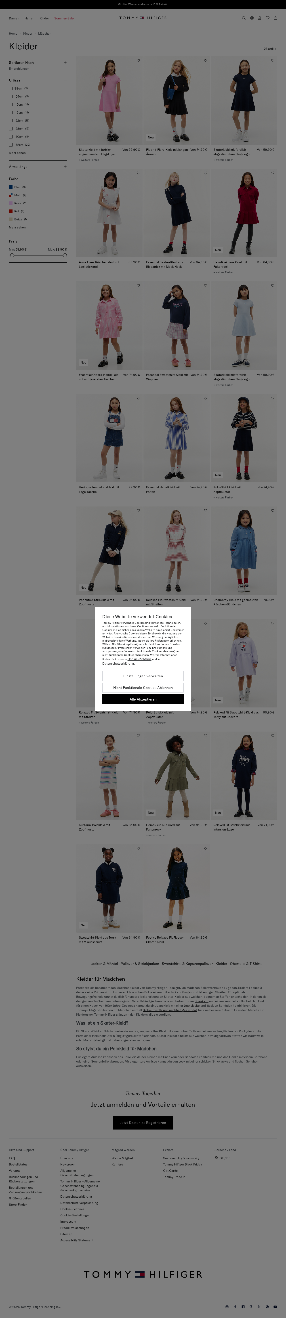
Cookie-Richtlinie (139, 659)
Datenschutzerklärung (118, 663)
